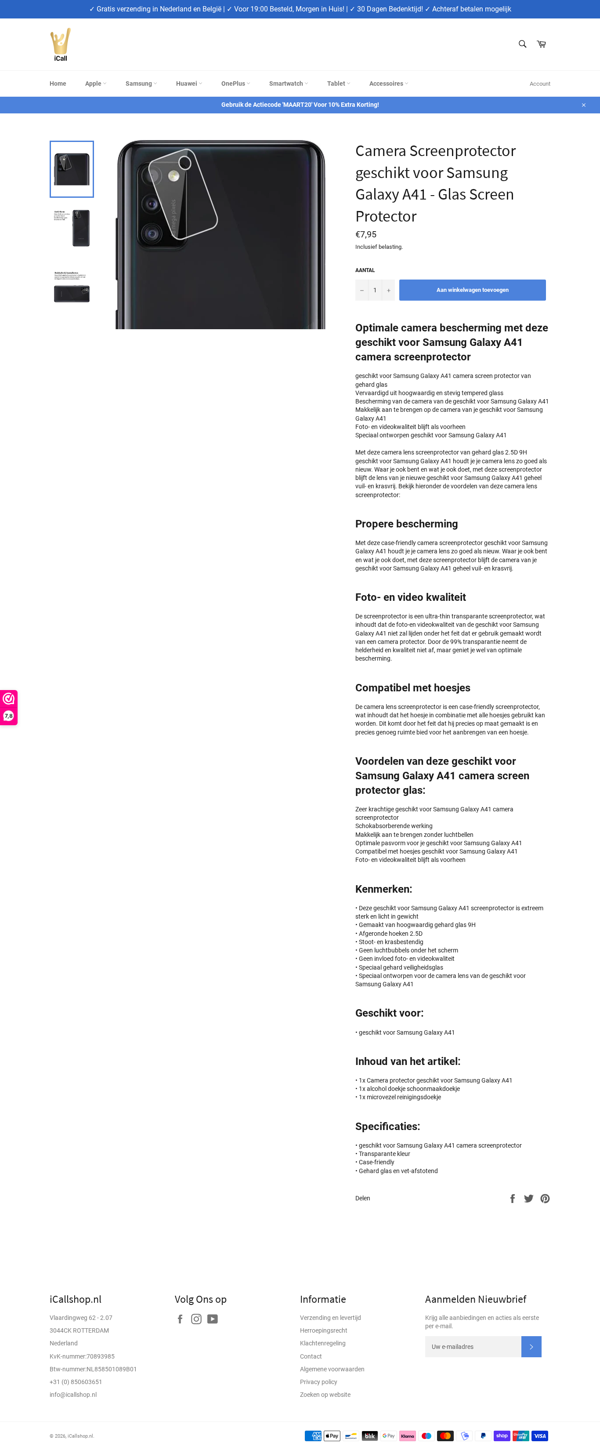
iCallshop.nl (80, 1436)
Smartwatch (286, 83)
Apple (94, 83)
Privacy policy (318, 1381)
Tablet (337, 83)
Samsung (139, 83)
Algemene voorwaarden (332, 1369)
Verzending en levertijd (330, 1317)
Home (58, 83)
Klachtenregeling (323, 1343)
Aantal (365, 270)
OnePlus (233, 83)
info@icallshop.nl (73, 1394)
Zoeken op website (325, 1394)
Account (540, 83)
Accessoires (387, 83)
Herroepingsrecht (323, 1330)
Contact (311, 1356)
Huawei (187, 83)
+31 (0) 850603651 (76, 1381)
